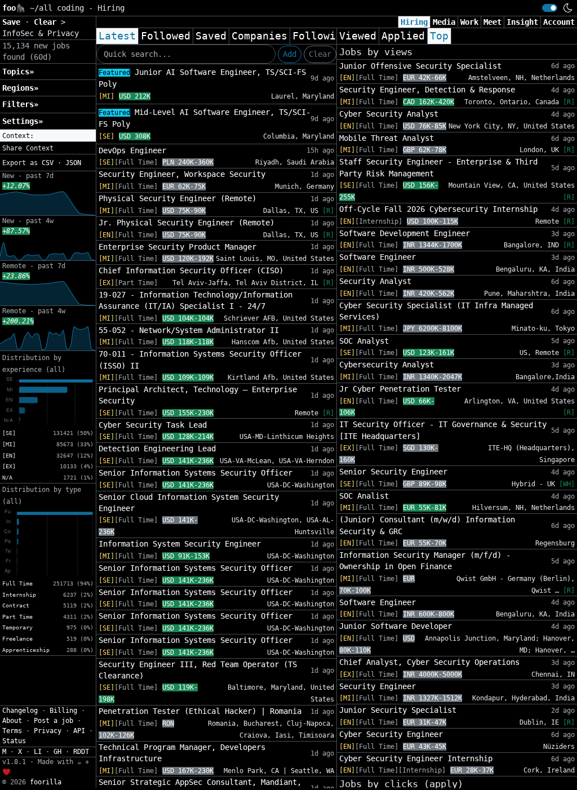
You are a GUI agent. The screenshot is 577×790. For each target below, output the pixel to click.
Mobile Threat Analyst (386, 138)
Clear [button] (47, 21)
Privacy (47, 731)
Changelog (20, 710)
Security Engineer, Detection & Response (427, 89)
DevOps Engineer (132, 150)
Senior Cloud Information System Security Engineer (189, 502)
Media (444, 21)
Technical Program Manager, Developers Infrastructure (182, 753)
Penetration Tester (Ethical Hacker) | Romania (200, 711)
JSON (73, 163)
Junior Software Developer (395, 626)
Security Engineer (377, 686)
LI (38, 752)
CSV (48, 163)
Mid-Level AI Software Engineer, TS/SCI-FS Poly (204, 118)
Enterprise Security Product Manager (177, 246)
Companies (259, 36)
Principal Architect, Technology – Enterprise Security (198, 395)
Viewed (357, 36)
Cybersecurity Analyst (386, 364)
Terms (12, 731)
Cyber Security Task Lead (153, 424)
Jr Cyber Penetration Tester (400, 388)
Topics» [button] (18, 71)
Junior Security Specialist (397, 709)
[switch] (549, 8)
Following (320, 36)
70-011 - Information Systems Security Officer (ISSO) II (200, 359)
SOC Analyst (364, 340)
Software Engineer (377, 256)
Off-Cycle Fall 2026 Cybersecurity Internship (438, 209)
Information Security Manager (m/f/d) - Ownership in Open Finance (425, 561)
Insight (522, 21)
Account (559, 21)
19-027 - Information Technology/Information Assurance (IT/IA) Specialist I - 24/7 (195, 300)
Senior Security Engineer (393, 471)
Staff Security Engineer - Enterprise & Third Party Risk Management (438, 167)
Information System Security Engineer (180, 543)
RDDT (81, 752)
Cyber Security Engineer (391, 734)
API (79, 731)
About (12, 721)
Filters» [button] (20, 104)
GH (57, 752)
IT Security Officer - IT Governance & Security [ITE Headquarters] (443, 430)
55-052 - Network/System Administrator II (189, 330)
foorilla (45, 782)
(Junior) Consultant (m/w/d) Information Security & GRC (427, 525)
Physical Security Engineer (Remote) (177, 198)
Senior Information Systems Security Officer (195, 472)
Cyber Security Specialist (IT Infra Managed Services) (436, 311)
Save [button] (13, 21)
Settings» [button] (22, 121)
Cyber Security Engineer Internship (415, 758)
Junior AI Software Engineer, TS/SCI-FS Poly (202, 78)
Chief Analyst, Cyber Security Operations (429, 662)
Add (289, 54)
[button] (48, 136)
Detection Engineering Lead (157, 448)
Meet (492, 21)
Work (469, 21)
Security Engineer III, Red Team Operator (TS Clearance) (198, 670)
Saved (211, 36)
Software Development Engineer (404, 233)
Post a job (53, 721)
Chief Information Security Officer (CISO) (191, 270)
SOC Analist (364, 495)
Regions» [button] (20, 87)
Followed (165, 36)
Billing (63, 710)
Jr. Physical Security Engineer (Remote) (186, 222)
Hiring (414, 21)
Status (14, 741)
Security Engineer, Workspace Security (182, 174)
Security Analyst (375, 281)
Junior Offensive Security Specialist (420, 65)
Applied (403, 36)
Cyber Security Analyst (388, 113)
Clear (320, 54)
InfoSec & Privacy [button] (40, 33)
